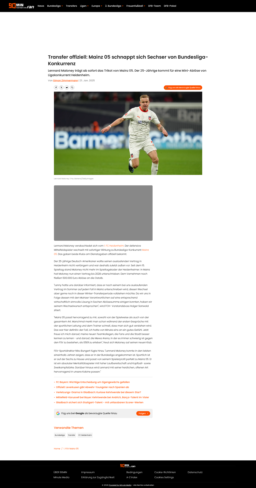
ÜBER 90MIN (60, 472)
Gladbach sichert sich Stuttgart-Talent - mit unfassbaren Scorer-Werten (99, 402)
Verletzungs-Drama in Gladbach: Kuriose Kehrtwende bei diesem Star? (98, 392)
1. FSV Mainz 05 (71, 448)
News (41, 6)
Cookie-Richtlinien (165, 472)
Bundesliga (60, 435)
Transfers (71, 6)
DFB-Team (154, 6)
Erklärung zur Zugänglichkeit (97, 477)
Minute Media (61, 477)
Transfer (71, 435)
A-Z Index (131, 477)
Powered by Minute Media (120, 485)
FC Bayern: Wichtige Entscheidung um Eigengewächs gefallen (93, 382)
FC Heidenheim (85, 435)
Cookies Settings (164, 477)
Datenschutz (195, 472)
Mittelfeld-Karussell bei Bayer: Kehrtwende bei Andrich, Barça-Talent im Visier (102, 397)
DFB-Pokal (170, 6)
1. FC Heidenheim (114, 245)
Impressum (88, 472)
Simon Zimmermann (65, 80)
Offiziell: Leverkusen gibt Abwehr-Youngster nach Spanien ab (92, 387)
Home (57, 448)
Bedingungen (134, 472)
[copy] (72, 87)
